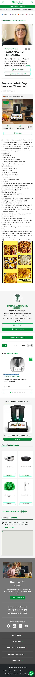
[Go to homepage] (17, 2)
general (8, 9)
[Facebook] (9, 626)
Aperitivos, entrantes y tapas (11, 374)
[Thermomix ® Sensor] (26, 486)
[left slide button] (3, 392)
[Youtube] (14, 626)
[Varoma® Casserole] (26, 458)
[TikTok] (26, 626)
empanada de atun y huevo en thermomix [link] (22, 9)
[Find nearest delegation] (3, 2)
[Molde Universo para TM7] (9, 486)
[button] (32, 2)
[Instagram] (20, 626)
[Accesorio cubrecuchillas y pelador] (9, 458)
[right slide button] (31, 392)
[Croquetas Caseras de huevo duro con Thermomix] (17, 366)
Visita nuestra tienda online (16, 6)
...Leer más (27, 65)
